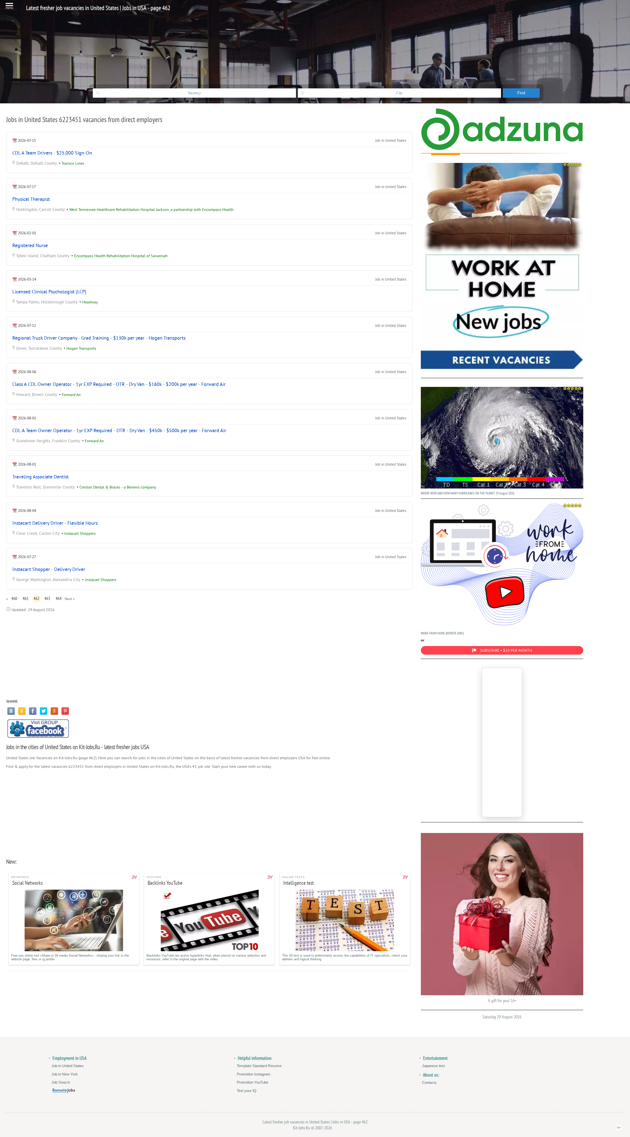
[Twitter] (43, 711)
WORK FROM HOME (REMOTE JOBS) (442, 633)
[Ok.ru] (22, 711)
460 (14, 598)
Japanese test (433, 1066)
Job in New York (64, 1074)
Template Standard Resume (259, 1066)
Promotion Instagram (253, 1074)
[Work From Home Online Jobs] (502, 267)
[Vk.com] (11, 711)
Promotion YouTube (252, 1082)
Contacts (429, 1082)
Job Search (60, 1082)
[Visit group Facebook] (38, 728)
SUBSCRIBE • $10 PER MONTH (506, 650)
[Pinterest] (65, 711)
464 (59, 598)
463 (47, 598)
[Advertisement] (209, 655)
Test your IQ (246, 1091)
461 (26, 598)
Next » (70, 599)
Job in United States (390, 141)
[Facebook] (32, 711)
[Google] (54, 711)
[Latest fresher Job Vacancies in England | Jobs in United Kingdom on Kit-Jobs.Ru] (502, 149)
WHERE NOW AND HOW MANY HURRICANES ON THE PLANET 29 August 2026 (467, 493)
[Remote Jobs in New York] (63, 1091)
